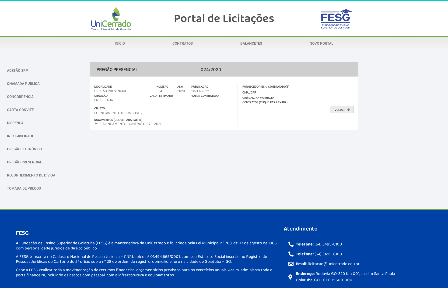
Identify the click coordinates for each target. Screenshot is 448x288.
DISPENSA (15, 123)
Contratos (182, 43)
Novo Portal (321, 43)
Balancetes (251, 43)
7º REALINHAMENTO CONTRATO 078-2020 (128, 124)
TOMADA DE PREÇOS (24, 188)
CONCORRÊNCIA (20, 97)
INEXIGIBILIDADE (20, 136)
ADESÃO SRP (17, 70)
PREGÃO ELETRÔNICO (24, 149)
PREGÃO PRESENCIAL (24, 162)
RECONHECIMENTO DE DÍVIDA (31, 175)
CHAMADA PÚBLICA (23, 84)
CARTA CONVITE (20, 110)
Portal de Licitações (224, 18)
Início (120, 43)
